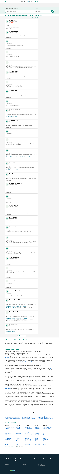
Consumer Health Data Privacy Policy (11, 466)
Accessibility (24, 462)
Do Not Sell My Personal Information (41, 465)
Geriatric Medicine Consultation (23, 356)
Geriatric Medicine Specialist (12, 446)
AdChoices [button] (40, 467)
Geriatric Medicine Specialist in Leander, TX (12, 417)
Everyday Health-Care (20, 344)
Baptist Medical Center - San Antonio (11, 116)
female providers (8, 388)
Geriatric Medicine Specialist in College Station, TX (46, 418)
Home (6, 446)
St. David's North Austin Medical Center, (22, 273)
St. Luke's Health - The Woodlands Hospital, (12, 157)
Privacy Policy (7, 462)
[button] (53, 1)
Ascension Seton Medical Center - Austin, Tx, (12, 274)
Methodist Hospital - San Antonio (21, 169)
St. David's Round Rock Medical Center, (25, 274)
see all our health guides (33, 361)
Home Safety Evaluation (34, 356)
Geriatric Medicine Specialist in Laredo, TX (28, 418)
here (46, 363)
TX (17, 446)
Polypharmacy (7, 357)
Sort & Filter (34, 17)
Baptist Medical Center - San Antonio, (11, 307)
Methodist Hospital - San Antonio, (11, 190)
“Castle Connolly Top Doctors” (34, 377)
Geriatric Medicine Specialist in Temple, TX (44, 416)
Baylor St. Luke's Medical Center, (26, 156)
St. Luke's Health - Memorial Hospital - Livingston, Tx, (13, 156)
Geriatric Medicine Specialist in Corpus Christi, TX (46, 414)
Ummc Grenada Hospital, (9, 201)
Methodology (24, 464)
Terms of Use (7, 464)
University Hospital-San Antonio (10, 331)
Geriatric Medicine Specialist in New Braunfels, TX (12, 414)
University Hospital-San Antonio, (10, 145)
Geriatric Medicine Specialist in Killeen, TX (28, 417)
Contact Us (40, 462)
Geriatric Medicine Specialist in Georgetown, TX (29, 416)
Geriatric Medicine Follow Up (43, 356)
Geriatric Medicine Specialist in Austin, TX (11, 416)
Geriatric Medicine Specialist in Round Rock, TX (12, 418)
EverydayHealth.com (24, 361)
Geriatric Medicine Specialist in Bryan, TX (44, 417)
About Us (23, 466)
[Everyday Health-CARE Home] (29, 1)
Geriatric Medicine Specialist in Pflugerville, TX (29, 414)
